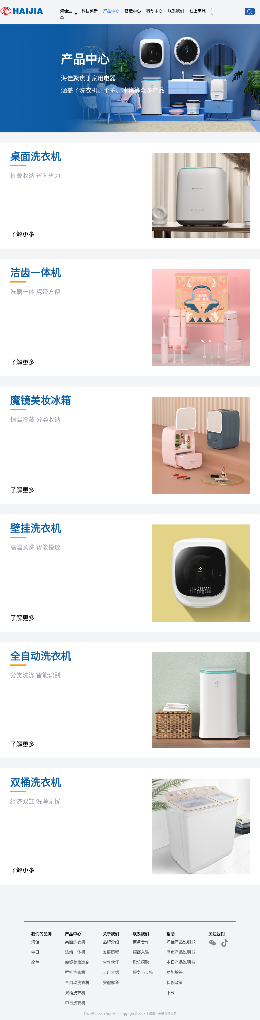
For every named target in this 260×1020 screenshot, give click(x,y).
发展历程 (111, 952)
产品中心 (111, 11)
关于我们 (111, 934)
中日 (35, 952)
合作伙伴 (111, 962)
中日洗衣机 (75, 1003)
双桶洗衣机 (75, 992)
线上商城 (197, 11)
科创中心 (154, 11)
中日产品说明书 (181, 962)
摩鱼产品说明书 (181, 952)
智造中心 (133, 11)
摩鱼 (35, 962)
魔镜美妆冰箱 (77, 962)
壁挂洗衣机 (75, 972)
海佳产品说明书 (181, 942)
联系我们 (176, 11)
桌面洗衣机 (75, 942)
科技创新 (90, 11)
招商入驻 (141, 952)
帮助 (171, 934)
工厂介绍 (111, 972)
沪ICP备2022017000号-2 (101, 1014)
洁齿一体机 (75, 952)
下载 (171, 992)
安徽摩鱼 (111, 982)
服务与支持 (143, 972)
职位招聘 (141, 962)
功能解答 (175, 972)
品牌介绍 (111, 942)
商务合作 (141, 942)
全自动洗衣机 (77, 982)
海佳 (35, 942)
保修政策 (175, 982)
